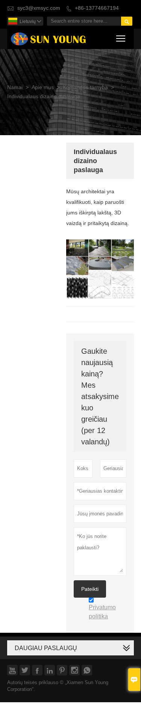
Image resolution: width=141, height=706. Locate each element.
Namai (15, 87)
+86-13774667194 (97, 8)
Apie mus (43, 87)
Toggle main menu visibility (120, 37)
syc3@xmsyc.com (38, 8)
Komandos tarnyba (85, 87)
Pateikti (90, 589)
